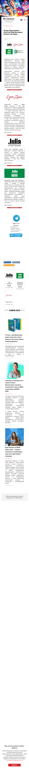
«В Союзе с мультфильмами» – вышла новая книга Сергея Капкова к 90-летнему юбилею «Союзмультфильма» (14, 338)
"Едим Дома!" (9, 302)
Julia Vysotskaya (9, 283)
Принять (14, 765)
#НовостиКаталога (8, 260)
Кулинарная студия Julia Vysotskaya (20, 283)
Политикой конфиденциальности (14, 760)
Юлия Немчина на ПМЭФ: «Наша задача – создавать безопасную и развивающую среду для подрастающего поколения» (13, 452)
